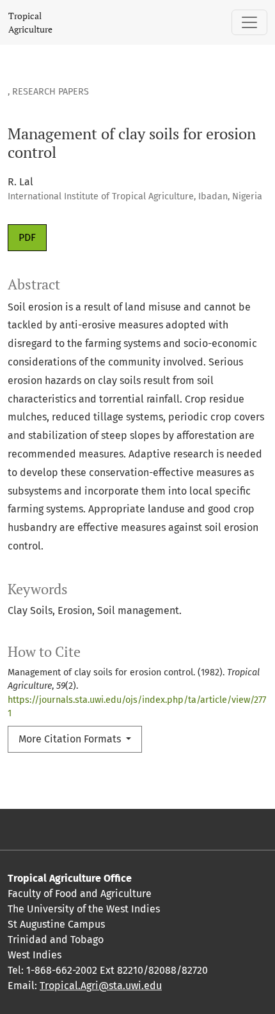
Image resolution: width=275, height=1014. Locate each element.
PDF (27, 237)
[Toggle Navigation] (249, 22)
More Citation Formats (71, 739)
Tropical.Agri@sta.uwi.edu (101, 985)
